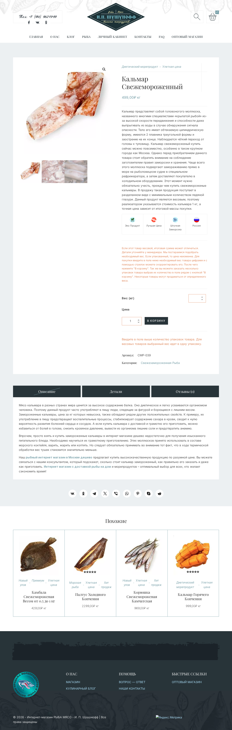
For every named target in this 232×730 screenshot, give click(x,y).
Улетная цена (171, 66)
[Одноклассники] (83, 494)
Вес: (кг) (128, 298)
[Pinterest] (138, 494)
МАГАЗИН (73, 682)
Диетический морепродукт (140, 66)
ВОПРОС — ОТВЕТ (132, 682)
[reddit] (159, 494)
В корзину (156, 320)
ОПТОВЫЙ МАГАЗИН (187, 682)
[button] (104, 69)
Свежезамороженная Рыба (160, 363)
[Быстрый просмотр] (43, 555)
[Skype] (149, 494)
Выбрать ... (34, 555)
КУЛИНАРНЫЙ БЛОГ (81, 688)
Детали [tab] (116, 391)
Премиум (38, 580)
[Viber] (116, 494)
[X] (105, 494)
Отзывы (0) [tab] (185, 391)
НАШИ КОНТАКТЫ (132, 688)
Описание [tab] (46, 391)
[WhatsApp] (127, 494)
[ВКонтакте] (72, 494)
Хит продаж (106, 585)
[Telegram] (94, 494)
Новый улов (23, 583)
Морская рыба (75, 585)
